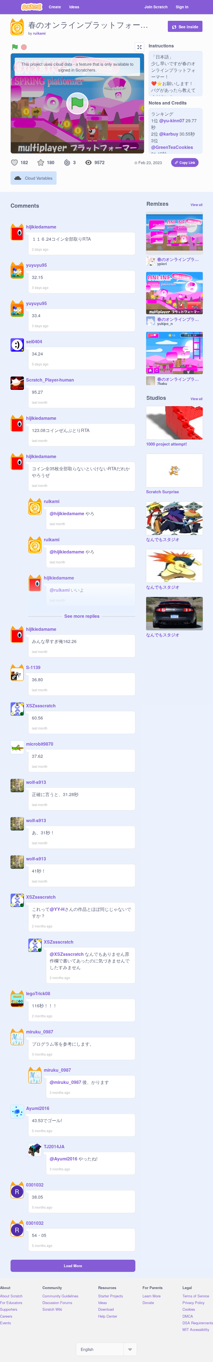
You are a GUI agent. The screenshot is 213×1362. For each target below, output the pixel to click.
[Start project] (15, 47)
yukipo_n (165, 323)
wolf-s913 (36, 782)
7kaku (162, 383)
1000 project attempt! (166, 444)
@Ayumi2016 (63, 1158)
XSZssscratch (41, 705)
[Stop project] (23, 47)
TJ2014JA (54, 1146)
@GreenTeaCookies (172, 147)
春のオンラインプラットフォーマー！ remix (180, 259)
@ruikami (60, 590)
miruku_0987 (39, 1031)
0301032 (35, 1184)
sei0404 (34, 341)
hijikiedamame (41, 226)
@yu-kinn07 (171, 120)
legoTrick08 (38, 993)
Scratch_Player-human (50, 380)
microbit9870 (39, 744)
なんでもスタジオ (162, 539)
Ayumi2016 (37, 1108)
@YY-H (57, 909)
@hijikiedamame (67, 513)
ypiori (162, 263)
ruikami (39, 33)
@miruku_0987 (65, 1082)
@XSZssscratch (67, 954)
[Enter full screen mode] (139, 47)
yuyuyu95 (36, 265)
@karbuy (168, 134)
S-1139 (33, 667)
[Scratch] (32, 7)
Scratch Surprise (162, 491)
